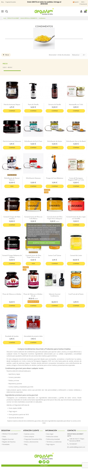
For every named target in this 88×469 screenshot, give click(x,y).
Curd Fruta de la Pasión (75, 294)
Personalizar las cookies (47, 239)
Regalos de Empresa (8, 442)
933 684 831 (73, 444)
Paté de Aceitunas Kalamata (12, 141)
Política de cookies (52, 436)
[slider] (3, 71)
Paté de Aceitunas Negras (12, 104)
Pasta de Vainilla (33, 104)
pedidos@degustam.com (77, 447)
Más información (33, 239)
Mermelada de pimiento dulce (33, 336)
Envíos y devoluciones (31, 442)
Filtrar (7, 55)
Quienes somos (29, 434)
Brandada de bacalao (12, 336)
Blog (2, 2)
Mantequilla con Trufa (76, 104)
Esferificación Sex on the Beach (76, 141)
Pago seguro (50, 444)
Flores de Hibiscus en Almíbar (12, 294)
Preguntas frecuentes (11, 2)
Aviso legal (49, 434)
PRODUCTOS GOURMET (10, 434)
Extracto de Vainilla (55, 104)
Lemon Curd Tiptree (54, 255)
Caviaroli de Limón (76, 255)
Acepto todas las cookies (44, 243)
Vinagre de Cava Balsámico (54, 178)
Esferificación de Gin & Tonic (33, 141)
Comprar (12, 111)
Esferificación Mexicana (33, 178)
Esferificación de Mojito (54, 141)
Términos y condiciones (54, 442)
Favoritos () (83, 4)
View (11, 186)
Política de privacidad (53, 439)
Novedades (6, 444)
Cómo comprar (29, 436)
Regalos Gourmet (8, 439)
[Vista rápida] (13, 102)
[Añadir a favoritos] (10, 102)
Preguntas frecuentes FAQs (33, 439)
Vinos (4, 436)
